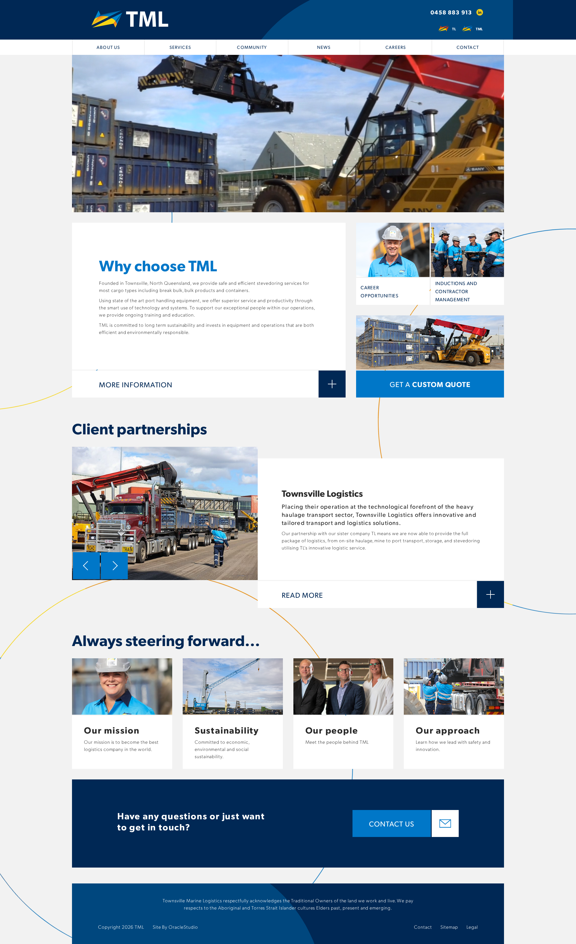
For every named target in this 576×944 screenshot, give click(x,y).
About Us (108, 47)
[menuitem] (109, 47)
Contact (468, 47)
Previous (86, 565)
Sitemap (449, 927)
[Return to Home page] (130, 19)
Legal (472, 927)
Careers (396, 47)
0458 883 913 (451, 12)
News (324, 47)
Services (180, 47)
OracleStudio (183, 927)
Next (114, 565)
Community (252, 47)
